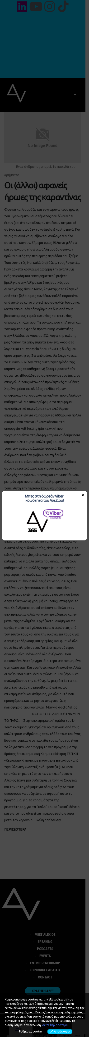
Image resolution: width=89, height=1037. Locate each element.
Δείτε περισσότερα (55, 1025)
